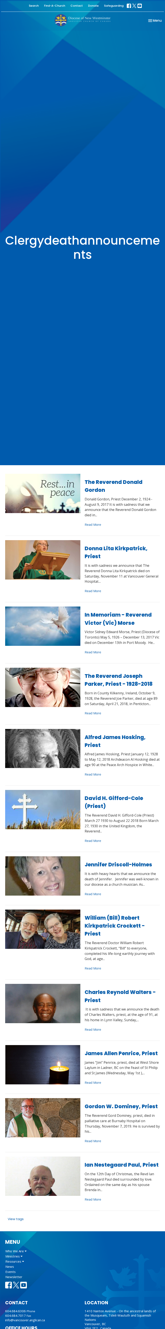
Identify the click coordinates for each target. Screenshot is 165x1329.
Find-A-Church (54, 6)
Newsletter (13, 1277)
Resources (13, 1261)
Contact (76, 6)
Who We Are (15, 1251)
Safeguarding (114, 6)
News (9, 1266)
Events (10, 1272)
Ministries (13, 1256)
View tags (16, 1219)
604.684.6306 (15, 1311)
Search (34, 6)
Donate (93, 6)
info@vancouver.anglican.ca (25, 1320)
